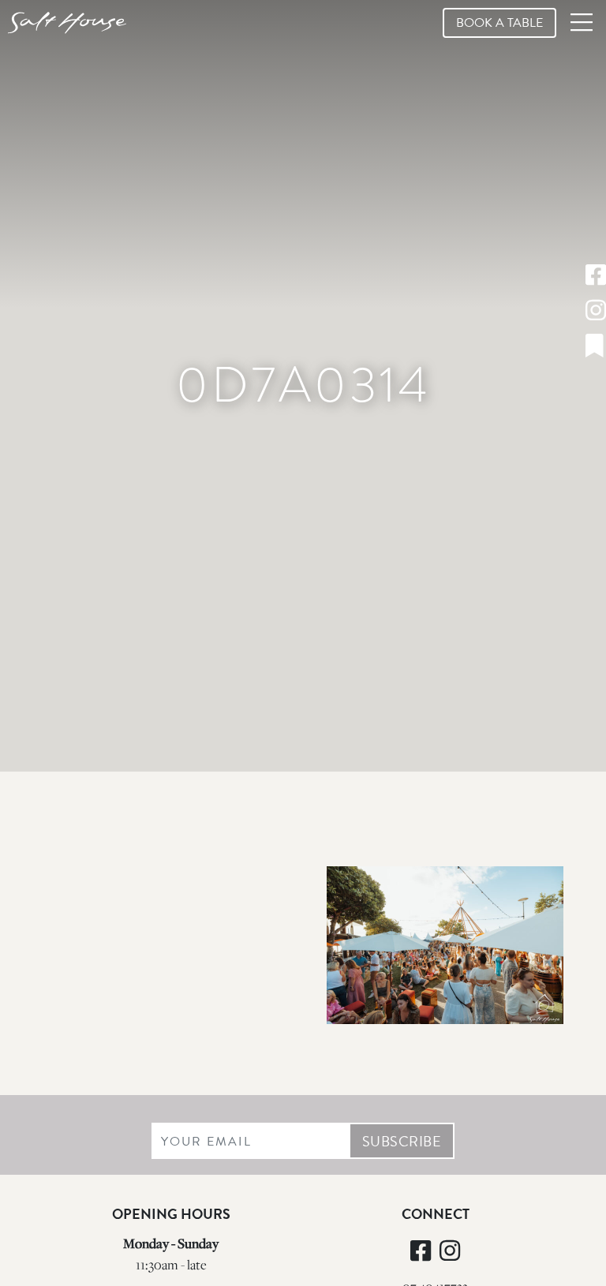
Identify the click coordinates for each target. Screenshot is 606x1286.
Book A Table (499, 22)
